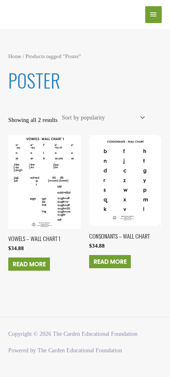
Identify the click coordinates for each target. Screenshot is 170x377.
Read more (29, 264)
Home (14, 56)
